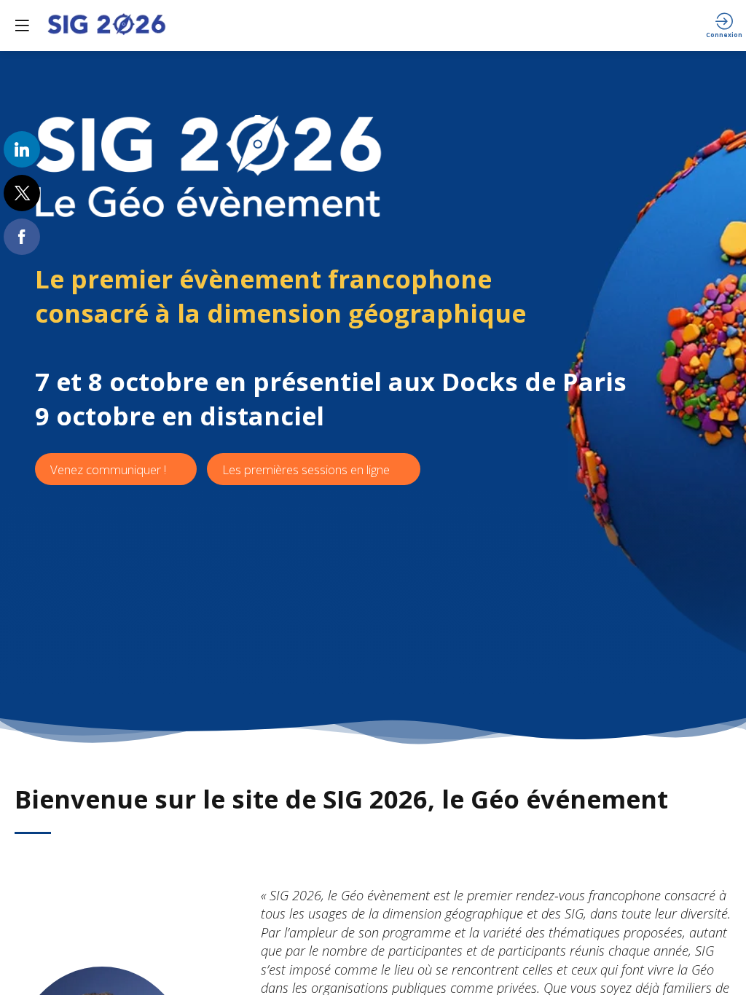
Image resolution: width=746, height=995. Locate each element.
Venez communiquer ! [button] (108, 469)
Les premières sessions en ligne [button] (306, 469)
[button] (22, 25)
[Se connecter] (724, 25)
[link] (22, 149)
